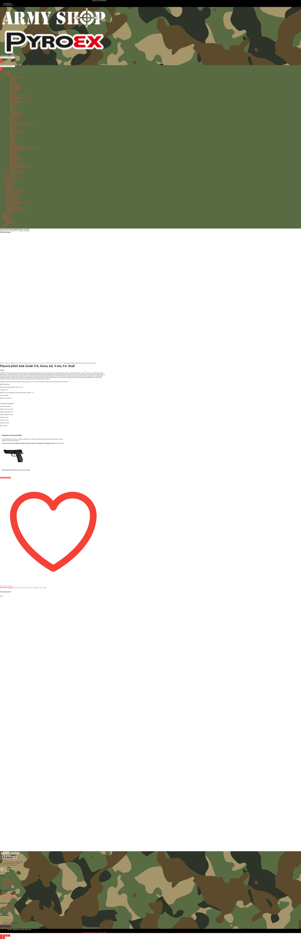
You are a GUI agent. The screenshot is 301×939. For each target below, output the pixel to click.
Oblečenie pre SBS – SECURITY (18, 95)
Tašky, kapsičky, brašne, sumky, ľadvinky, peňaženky (23, 123)
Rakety (8, 187)
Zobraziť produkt (18, 654)
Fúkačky (11, 129)
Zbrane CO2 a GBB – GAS (16, 158)
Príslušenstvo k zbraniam (16, 173)
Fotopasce (12, 138)
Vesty (10, 82)
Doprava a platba (8, 896)
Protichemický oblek (15, 114)
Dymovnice (9, 196)
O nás (4, 883)
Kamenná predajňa (8, 882)
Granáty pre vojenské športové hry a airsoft (18, 202)
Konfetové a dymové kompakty (14, 192)
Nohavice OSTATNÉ (14, 89)
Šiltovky (11, 104)
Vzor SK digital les (14, 76)
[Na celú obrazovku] (4, 935)
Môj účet (5, 908)
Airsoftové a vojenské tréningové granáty (20, 167)
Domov (2, 363)
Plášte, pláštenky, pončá (16, 113)
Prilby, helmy (12, 110)
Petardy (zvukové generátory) (14, 190)
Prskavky (8, 184)
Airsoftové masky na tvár (16, 165)
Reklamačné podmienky (9, 899)
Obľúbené (3, 63)
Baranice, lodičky (14, 103)
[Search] (1, 60)
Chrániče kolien (13, 141)
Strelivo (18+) (13, 176)
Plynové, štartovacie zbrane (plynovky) (51, 363)
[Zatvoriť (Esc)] (9, 935)
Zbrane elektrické (14, 159)
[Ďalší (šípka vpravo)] (4, 938)
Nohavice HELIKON (14, 86)
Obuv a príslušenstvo (15, 116)
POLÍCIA (11, 117)
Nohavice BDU (13, 85)
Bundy (11, 94)
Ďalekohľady (12, 134)
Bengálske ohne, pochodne (13, 195)
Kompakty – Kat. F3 (11, 182)
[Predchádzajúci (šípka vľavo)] (1, 938)
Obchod (7, 363)
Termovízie (12, 135)
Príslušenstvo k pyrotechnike (14, 211)
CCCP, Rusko (12, 152)
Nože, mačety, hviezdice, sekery (18, 122)
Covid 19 (11, 120)
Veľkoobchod (6, 894)
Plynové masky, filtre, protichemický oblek (20, 149)
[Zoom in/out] (1, 935)
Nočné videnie (13, 137)
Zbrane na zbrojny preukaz (16, 171)
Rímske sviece (10, 186)
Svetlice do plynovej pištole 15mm (15, 208)
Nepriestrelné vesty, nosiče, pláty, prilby (20, 98)
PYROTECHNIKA (7, 881)
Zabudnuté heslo (7, 910)
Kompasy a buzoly (14, 131)
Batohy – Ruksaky (14, 125)
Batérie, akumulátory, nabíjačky (18, 164)
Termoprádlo (12, 83)
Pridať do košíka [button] (17, 626)
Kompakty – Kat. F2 (11, 180)
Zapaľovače (12, 146)
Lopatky (11, 143)
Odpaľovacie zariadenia (12, 204)
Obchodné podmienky (9, 897)
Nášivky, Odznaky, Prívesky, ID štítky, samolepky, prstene (24, 147)
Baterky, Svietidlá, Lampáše (17, 132)
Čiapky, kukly (13, 100)
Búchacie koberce (11, 193)
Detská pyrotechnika (12, 183)
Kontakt (5, 886)
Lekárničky (12, 126)
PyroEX (10, 929)
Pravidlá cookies (102, 932)
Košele (11, 92)
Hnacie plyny (13, 162)
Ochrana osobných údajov (89, 932)
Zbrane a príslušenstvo (12, 168)
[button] (48, 73)
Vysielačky (12, 140)
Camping (11, 128)
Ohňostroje (6, 885)
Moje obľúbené (7, 911)
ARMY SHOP (14, 363)
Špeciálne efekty (10, 205)
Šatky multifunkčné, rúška (16, 101)
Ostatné (11, 153)
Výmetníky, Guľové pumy (13, 198)
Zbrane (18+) (13, 170)
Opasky (11, 106)
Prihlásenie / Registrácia (10, 907)
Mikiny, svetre (13, 79)
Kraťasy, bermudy (14, 91)
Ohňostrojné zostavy (12, 210)
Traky (10, 108)
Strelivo (8, 174)
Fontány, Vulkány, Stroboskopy (14, 189)
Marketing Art (16, 929)
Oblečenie (9, 74)
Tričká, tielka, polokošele (16, 77)
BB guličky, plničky (14, 161)
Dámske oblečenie (14, 111)
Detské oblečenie (14, 97)
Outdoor (8, 119)
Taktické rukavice (14, 107)
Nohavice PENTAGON (15, 88)
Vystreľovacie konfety (12, 201)
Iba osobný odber (41, 587)
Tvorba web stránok (25, 929)
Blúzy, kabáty (13, 80)
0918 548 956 (59, 443)
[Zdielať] (6, 935)
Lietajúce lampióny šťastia (13, 199)
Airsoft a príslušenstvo (12, 155)
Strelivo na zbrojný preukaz (16, 177)
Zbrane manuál (13, 156)
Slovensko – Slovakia (15, 150)
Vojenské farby (13, 144)
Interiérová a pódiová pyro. (13, 207)
